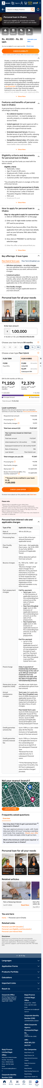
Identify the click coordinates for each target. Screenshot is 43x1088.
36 (4, 347)
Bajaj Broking (28, 1074)
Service (11, 1084)
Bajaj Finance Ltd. (29, 1055)
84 (27, 347)
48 (10, 347)
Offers (24, 1084)
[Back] (3, 9)
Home (4, 1084)
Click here (33, 494)
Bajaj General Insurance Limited (30, 1059)
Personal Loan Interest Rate (12, 932)
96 (32, 347)
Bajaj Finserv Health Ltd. (31, 1076)
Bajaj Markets (28, 1068)
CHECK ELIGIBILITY (20, 51)
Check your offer (31, 833)
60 (16, 347)
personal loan (11, 86)
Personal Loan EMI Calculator (12, 927)
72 (21, 347)
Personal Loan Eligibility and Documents (16, 929)
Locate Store (10, 809)
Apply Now (6, 320)
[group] (20, 796)
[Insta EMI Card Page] (30, 3)
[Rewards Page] (35, 3)
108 (38, 347)
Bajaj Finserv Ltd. (29, 1052)
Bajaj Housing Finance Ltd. (31, 1071)
